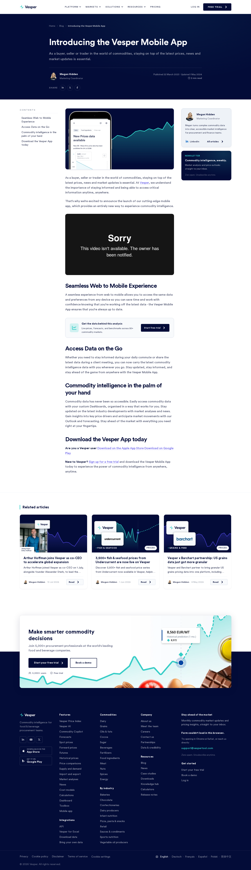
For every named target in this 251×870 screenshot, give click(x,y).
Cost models (67, 790)
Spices (104, 774)
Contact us (147, 737)
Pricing (155, 7)
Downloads (147, 779)
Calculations (66, 795)
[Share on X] (70, 88)
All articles (213, 141)
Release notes (149, 795)
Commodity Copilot (71, 731)
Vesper (144, 182)
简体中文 (226, 856)
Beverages (106, 747)
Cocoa (104, 737)
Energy (104, 779)
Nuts (103, 769)
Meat (103, 763)
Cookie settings (100, 856)
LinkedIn (194, 141)
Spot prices (66, 742)
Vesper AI (65, 726)
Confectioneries (109, 805)
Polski (214, 856)
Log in (195, 7)
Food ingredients (110, 758)
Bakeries (105, 795)
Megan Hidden (69, 74)
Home (52, 26)
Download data (68, 837)
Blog (61, 26)
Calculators (147, 789)
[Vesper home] (28, 7)
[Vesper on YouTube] (31, 739)
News (62, 784)
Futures (63, 753)
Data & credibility (151, 747)
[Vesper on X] (39, 739)
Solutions (112, 7)
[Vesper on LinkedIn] (23, 739)
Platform (71, 7)
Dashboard (65, 800)
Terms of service (78, 856)
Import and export (70, 774)
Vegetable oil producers (114, 842)
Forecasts (65, 737)
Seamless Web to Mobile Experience (36, 120)
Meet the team (149, 726)
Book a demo (84, 663)
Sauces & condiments (112, 831)
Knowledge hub (150, 784)
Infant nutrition (108, 816)
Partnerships (148, 742)
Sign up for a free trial (104, 461)
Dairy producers (109, 810)
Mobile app (65, 811)
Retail (103, 826)
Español (202, 856)
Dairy (103, 721)
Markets (92, 7)
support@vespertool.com (197, 748)
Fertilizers (106, 753)
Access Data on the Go (35, 127)
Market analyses (68, 779)
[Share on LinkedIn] (63, 88)
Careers (145, 731)
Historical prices (68, 758)
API (61, 826)
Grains (103, 726)
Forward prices (68, 747)
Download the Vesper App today (36, 143)
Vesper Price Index (70, 721)
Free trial (215, 7)
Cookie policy (40, 856)
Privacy (24, 856)
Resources (135, 7)
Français (190, 856)
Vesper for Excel (69, 831)
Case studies (148, 773)
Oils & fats (106, 731)
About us (146, 721)
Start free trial (152, 328)
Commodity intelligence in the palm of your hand (38, 134)
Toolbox (64, 806)
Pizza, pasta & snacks (112, 821)
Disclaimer (58, 856)
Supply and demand (70, 769)
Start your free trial (46, 663)
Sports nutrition (109, 837)
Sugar (103, 742)
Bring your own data (71, 842)
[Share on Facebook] (77, 88)
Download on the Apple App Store (120, 448)
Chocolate (106, 800)
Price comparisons (70, 763)
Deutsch (177, 856)
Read (71, 582)
